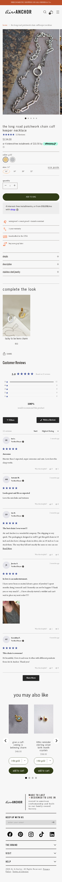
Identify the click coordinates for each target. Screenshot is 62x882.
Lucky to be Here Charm (16, 338)
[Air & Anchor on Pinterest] (20, 834)
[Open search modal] (45, 12)
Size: (6, 167)
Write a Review (51, 421)
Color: (7, 154)
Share (9, 354)
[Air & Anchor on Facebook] (10, 834)
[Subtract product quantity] (14, 186)
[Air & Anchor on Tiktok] (41, 834)
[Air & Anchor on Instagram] (31, 834)
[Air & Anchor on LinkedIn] (52, 834)
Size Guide (53, 167)
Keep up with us (15, 817)
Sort (36, 431)
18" (15, 171)
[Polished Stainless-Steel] (12, 160)
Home (5, 25)
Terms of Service (20, 872)
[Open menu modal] (58, 12)
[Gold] (5, 160)
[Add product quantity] (5, 186)
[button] (14, 134)
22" (31, 171)
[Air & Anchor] (18, 12)
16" (6, 171)
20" (23, 171)
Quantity (6, 180)
